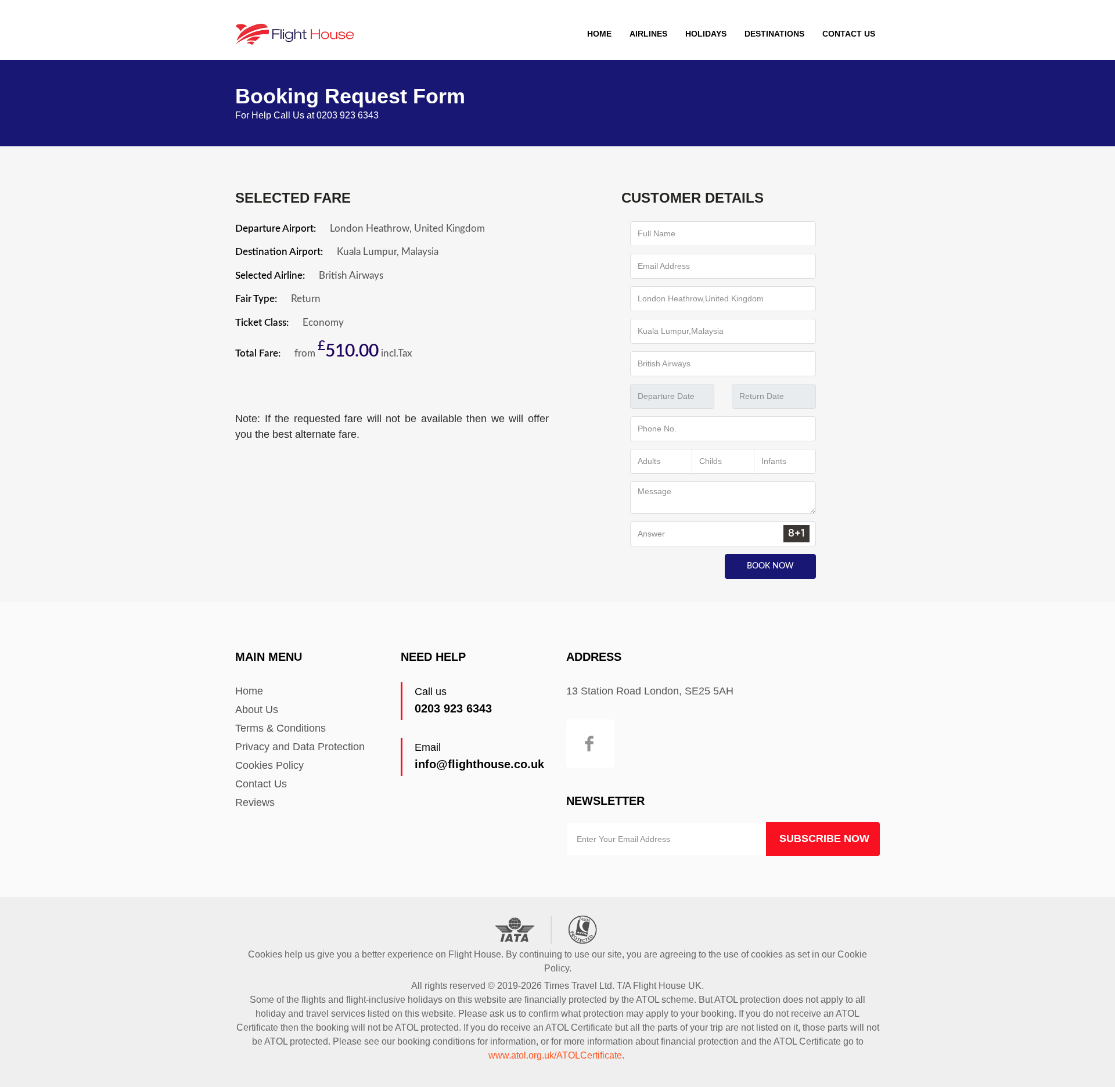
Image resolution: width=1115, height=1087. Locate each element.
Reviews (255, 802)
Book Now (770, 566)
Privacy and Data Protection (300, 747)
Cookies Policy (269, 765)
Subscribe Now (824, 838)
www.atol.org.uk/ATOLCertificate (555, 1055)
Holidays (705, 33)
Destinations (774, 33)
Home (599, 33)
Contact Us (848, 33)
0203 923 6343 (453, 708)
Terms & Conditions (280, 728)
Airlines (648, 33)
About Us (256, 709)
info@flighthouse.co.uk (479, 764)
